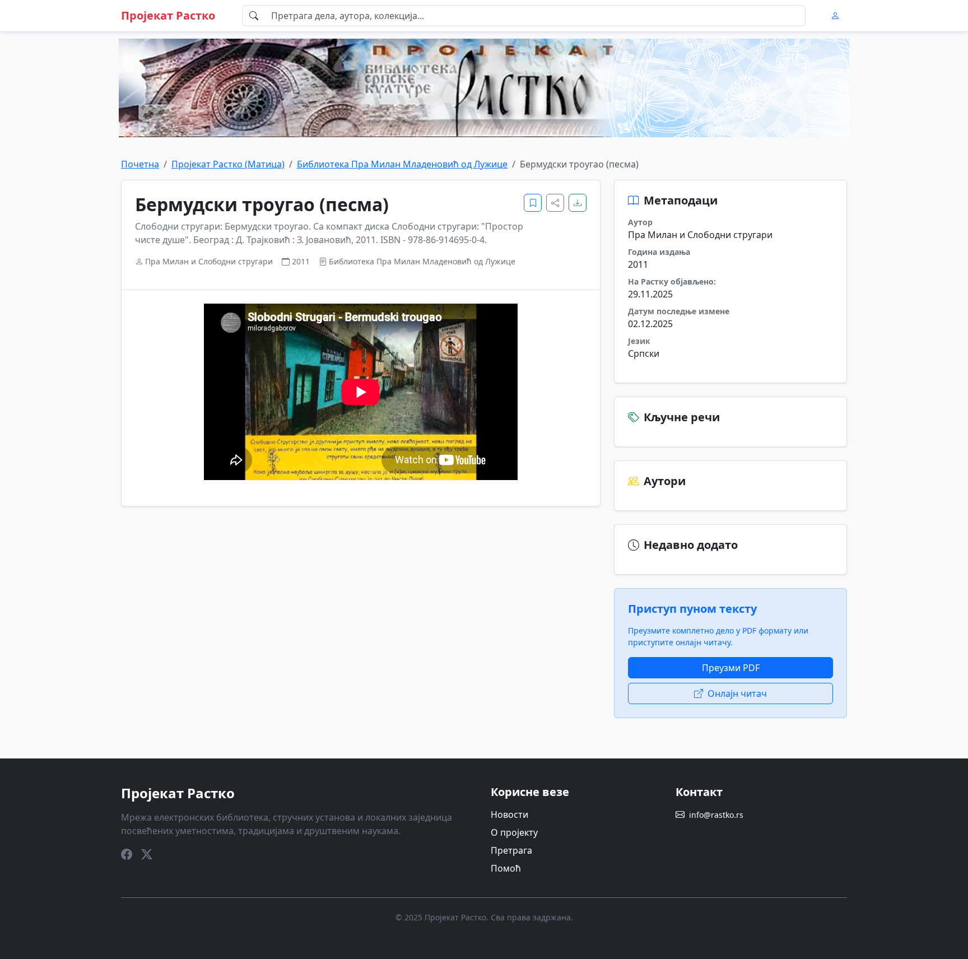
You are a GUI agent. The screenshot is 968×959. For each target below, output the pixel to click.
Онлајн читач (737, 693)
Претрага (511, 850)
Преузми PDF (731, 668)
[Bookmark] (533, 203)
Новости (509, 814)
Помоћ (506, 868)
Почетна (140, 164)
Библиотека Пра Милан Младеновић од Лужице (402, 164)
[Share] (555, 203)
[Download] (578, 203)
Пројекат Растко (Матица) (228, 164)
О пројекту (514, 832)
